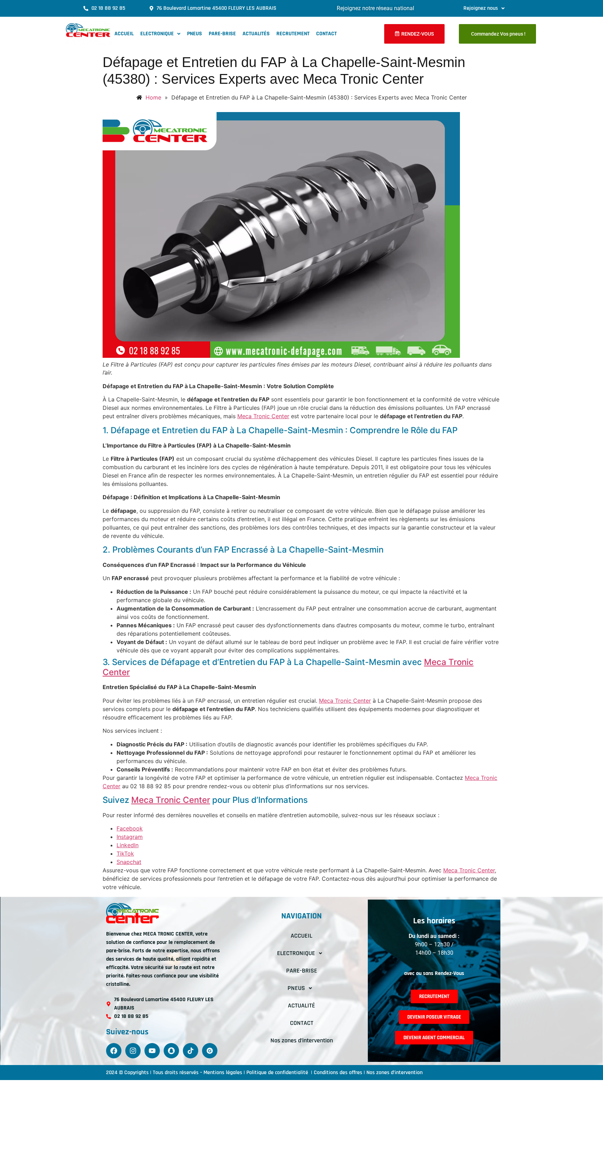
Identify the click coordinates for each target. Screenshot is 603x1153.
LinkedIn (128, 845)
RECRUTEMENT (293, 33)
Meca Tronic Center (263, 416)
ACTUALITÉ (301, 1006)
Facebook (130, 828)
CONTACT (326, 33)
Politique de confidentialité (278, 1072)
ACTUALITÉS (256, 33)
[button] (484, 8)
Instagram (130, 836)
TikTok (125, 853)
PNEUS (194, 33)
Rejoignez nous (480, 8)
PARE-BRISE (222, 33)
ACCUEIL (124, 33)
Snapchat (129, 861)
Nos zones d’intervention (301, 1040)
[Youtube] (152, 1050)
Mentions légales (222, 1072)
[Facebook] (113, 1050)
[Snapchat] (171, 1050)
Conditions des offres (338, 1072)
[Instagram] (133, 1050)
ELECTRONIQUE (157, 33)
